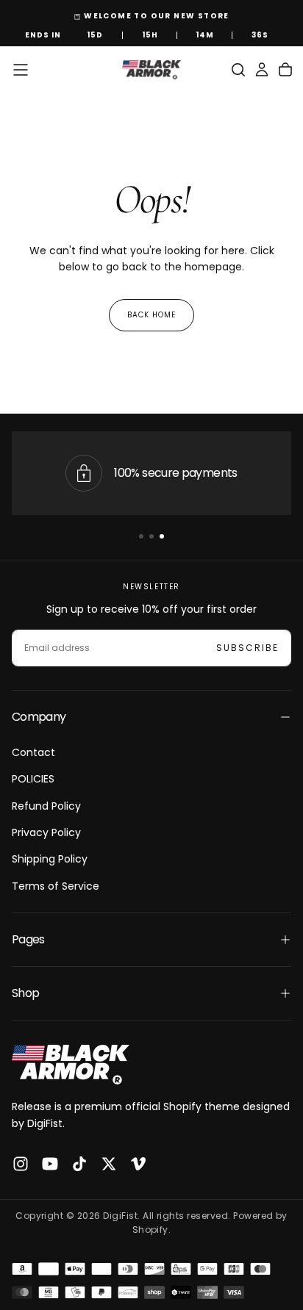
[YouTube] (50, 1164)
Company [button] (39, 716)
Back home (151, 314)
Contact (33, 752)
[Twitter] (109, 1164)
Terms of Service (55, 886)
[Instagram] (20, 1164)
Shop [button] (25, 993)
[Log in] (262, 70)
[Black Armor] (70, 1064)
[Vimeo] (138, 1164)
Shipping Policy (50, 859)
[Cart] (285, 70)
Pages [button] (28, 939)
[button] (20, 70)
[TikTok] (79, 1164)
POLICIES (33, 778)
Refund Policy (46, 806)
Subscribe (247, 647)
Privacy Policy (46, 832)
